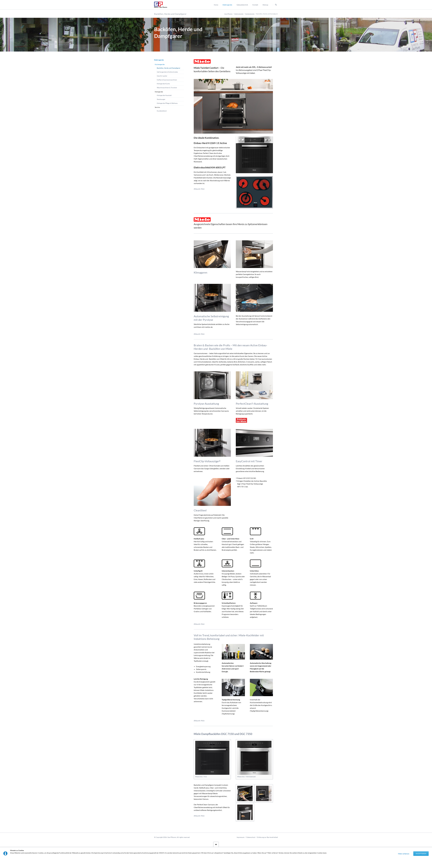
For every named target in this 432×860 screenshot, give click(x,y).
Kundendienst (162, 111)
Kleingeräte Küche (163, 84)
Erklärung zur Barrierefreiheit (267, 837)
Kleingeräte (159, 92)
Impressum (240, 837)
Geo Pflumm (228, 14)
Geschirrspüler (162, 76)
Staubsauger (161, 99)
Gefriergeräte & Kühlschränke (167, 72)
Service (157, 107)
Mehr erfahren (403, 854)
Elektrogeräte (238, 14)
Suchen (275, 5)
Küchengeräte (249, 14)
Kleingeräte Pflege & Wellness (167, 103)
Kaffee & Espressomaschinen (167, 80)
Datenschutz (250, 837)
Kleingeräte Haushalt (164, 95)
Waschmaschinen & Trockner (167, 88)
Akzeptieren (421, 853)
